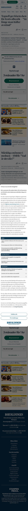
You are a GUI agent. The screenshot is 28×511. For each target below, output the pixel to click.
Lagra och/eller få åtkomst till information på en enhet (12, 241)
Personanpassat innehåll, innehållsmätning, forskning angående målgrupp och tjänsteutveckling (11, 249)
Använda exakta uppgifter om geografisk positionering (10, 258)
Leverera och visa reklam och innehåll (10, 273)
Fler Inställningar (14, 318)
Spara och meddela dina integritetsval (10, 276)
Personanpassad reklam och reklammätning (11, 245)
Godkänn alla (14, 314)
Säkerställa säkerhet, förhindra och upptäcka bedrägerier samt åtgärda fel (11, 270)
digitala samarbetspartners (12, 204)
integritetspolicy (18, 306)
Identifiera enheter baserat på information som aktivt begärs (12, 262)
